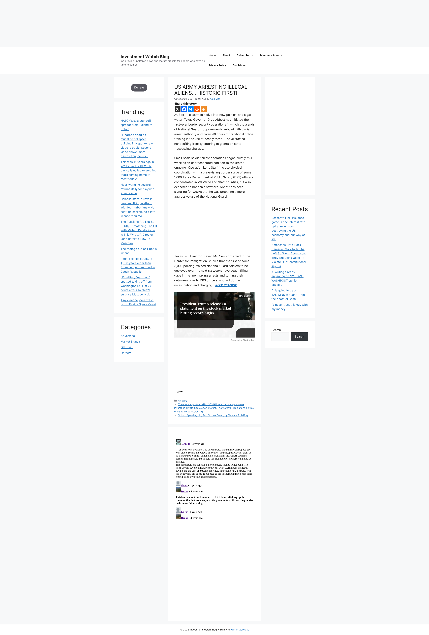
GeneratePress (240, 629)
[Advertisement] (100, 23)
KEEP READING (226, 285)
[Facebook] (184, 109)
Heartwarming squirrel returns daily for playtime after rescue (137, 189)
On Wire (182, 400)
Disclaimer (239, 65)
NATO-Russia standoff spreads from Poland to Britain (136, 125)
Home (212, 55)
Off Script (127, 347)
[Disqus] (214, 480)
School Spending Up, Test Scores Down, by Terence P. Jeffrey (213, 415)
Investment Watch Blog (145, 56)
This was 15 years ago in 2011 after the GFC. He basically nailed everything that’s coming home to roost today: (138, 170)
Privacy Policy (217, 65)
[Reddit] (197, 109)
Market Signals (131, 341)
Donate (139, 87)
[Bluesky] (191, 109)
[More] (204, 109)
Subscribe (243, 55)
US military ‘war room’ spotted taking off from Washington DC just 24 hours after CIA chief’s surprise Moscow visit (136, 286)
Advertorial (128, 336)
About (226, 55)
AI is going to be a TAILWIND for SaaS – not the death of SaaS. (288, 295)
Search (276, 330)
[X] (177, 109)
